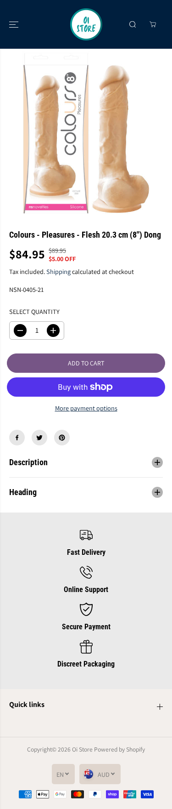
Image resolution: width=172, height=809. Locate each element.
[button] (14, 24)
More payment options (86, 408)
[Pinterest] (62, 437)
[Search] (132, 24)
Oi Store (82, 749)
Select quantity (34, 311)
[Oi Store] (86, 24)
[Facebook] (17, 437)
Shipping (58, 271)
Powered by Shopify (119, 749)
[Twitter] (39, 437)
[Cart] (153, 24)
